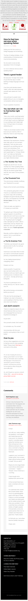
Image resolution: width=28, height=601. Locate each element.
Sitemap (20, 576)
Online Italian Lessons (10, 569)
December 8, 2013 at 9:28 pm (12, 398)
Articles (12, 382)
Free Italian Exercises (9, 566)
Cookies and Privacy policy (16, 558)
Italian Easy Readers (9, 571)
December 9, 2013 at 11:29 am (15, 425)
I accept (16, 22)
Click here (18, 345)
